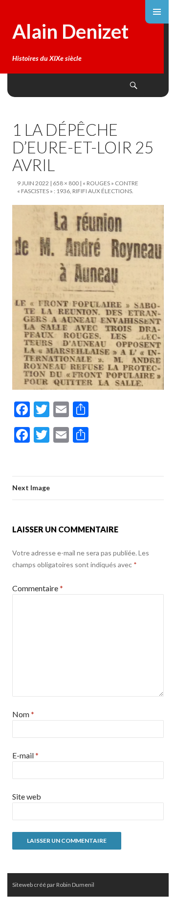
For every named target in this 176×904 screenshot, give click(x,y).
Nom (23, 714)
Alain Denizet (70, 31)
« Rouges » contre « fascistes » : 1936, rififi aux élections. (77, 187)
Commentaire (37, 588)
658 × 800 (66, 183)
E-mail (25, 755)
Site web (26, 796)
